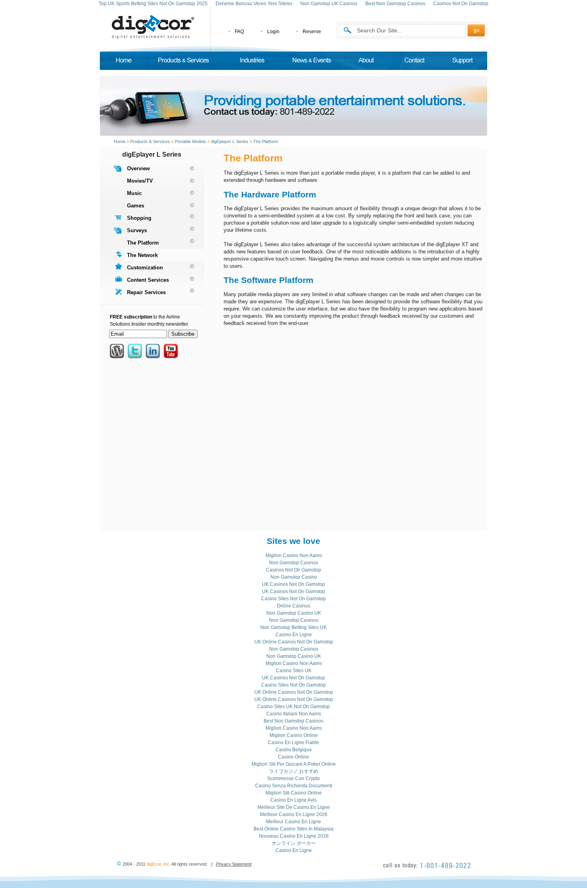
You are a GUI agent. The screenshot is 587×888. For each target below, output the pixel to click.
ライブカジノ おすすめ (293, 771)
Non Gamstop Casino (293, 577)
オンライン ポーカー (294, 843)
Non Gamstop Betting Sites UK (293, 627)
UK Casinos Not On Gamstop (293, 584)
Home (119, 141)
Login (273, 31)
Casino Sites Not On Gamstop (293, 598)
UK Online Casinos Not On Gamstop (293, 642)
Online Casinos (293, 606)
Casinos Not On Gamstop (293, 570)
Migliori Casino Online (294, 735)
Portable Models (190, 141)
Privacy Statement (234, 864)
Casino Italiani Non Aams (293, 714)
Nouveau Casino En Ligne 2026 (294, 836)
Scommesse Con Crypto (293, 778)
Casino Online (293, 757)
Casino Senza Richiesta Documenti (293, 785)
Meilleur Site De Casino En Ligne (294, 807)
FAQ (239, 31)
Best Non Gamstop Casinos (293, 721)
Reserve (312, 31)
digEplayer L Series (229, 141)
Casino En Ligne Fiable (293, 742)
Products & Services (150, 141)
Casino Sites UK (293, 670)
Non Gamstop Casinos (293, 562)
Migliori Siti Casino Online (294, 793)
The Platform (265, 141)
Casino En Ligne (294, 634)
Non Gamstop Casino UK (293, 613)
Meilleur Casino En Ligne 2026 (293, 814)
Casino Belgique (294, 750)
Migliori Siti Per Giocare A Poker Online (294, 764)
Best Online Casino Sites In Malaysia (293, 829)
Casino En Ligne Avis (293, 800)
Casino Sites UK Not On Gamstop (293, 706)
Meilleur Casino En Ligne (293, 821)
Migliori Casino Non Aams (294, 555)
